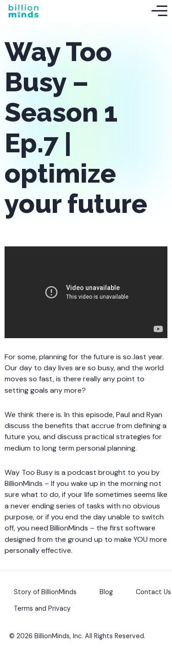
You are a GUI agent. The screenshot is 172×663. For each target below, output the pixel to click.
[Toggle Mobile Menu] (159, 11)
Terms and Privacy (42, 608)
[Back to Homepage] (23, 11)
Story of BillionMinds (45, 592)
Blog (106, 592)
